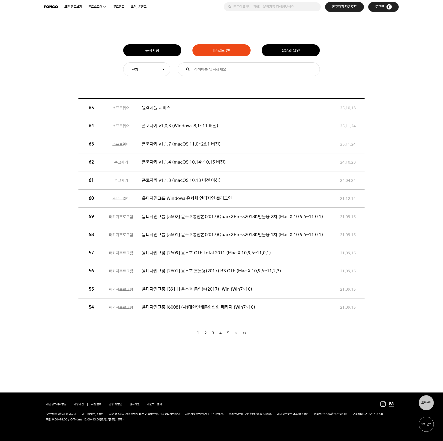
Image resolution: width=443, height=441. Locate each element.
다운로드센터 (154, 404)
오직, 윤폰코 (139, 7)
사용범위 (96, 404)
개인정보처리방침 (56, 404)
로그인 (379, 6)
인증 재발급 (115, 404)
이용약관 (79, 404)
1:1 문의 (426, 424)
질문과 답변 (290, 50)
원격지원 (134, 404)
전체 (135, 69)
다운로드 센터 (222, 50)
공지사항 (152, 50)
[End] (244, 333)
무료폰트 (118, 7)
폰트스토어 (95, 7)
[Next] (236, 333)
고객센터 (426, 403)
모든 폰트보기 (73, 7)
